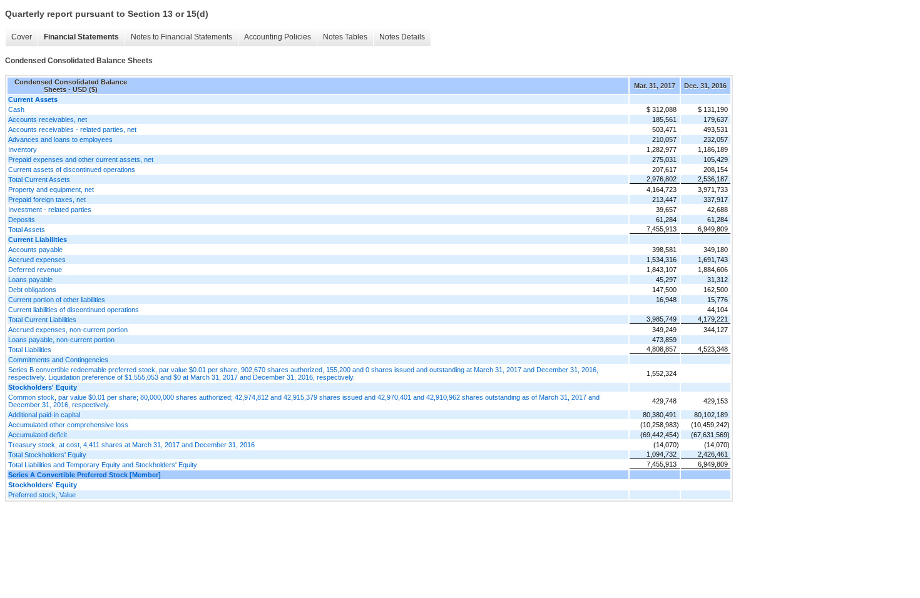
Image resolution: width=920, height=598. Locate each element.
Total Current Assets (39, 179)
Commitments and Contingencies (58, 359)
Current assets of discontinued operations (71, 169)
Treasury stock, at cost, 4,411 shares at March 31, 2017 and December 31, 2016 (131, 444)
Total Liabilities (29, 349)
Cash (16, 109)
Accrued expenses (37, 259)
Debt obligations (32, 289)
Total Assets (26, 229)
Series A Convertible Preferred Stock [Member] (84, 475)
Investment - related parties (49, 209)
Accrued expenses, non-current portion (68, 329)
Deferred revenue (35, 269)
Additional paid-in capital (44, 414)
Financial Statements (81, 37)
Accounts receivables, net (47, 119)
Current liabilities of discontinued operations (73, 309)
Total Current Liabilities (42, 319)
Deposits (21, 219)
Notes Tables (345, 37)
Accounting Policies (277, 37)
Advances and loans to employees (60, 139)
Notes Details (402, 37)
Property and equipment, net (51, 189)
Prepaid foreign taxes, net (47, 199)
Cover (21, 37)
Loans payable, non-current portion (61, 339)
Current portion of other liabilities (56, 299)
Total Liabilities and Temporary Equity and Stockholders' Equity (102, 465)
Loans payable (30, 279)
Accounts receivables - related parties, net (72, 129)
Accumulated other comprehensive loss (68, 424)
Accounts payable (35, 249)
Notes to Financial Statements (181, 37)
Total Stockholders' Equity (47, 455)
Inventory (22, 149)
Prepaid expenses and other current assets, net (80, 159)
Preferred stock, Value (42, 495)
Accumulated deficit (37, 434)
